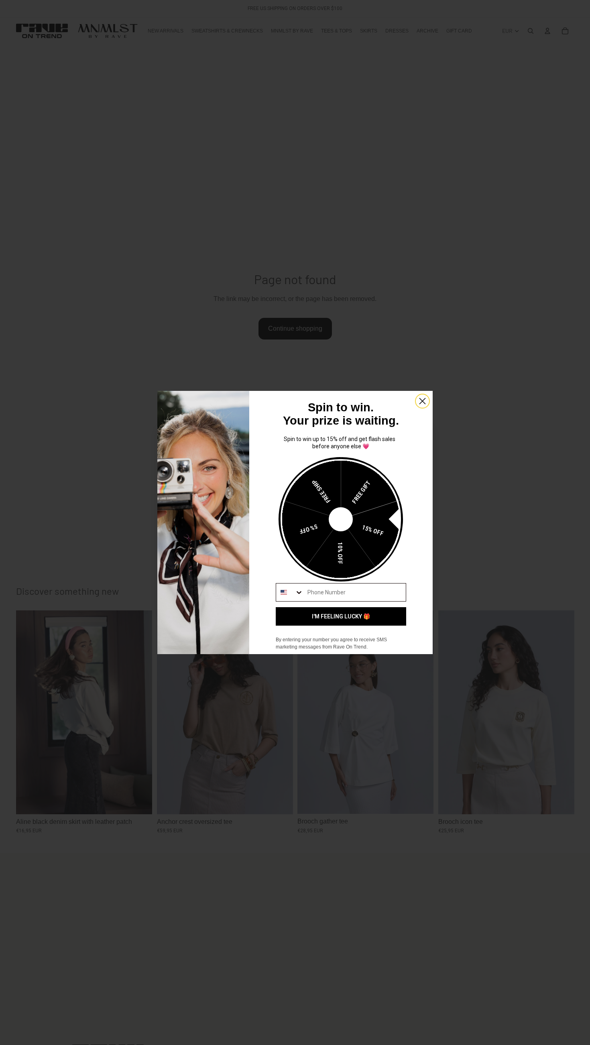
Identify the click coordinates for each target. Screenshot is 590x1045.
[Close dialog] (422, 401)
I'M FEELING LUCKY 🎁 (341, 616)
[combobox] (289, 592)
